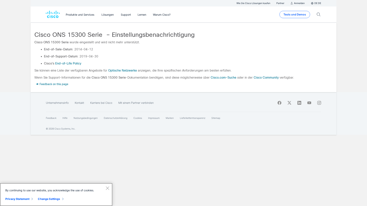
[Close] (107, 188)
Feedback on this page (53, 84)
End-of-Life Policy (68, 63)
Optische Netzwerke (122, 70)
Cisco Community (266, 77)
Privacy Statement (17, 198)
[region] (56, 194)
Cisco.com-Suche (223, 77)
